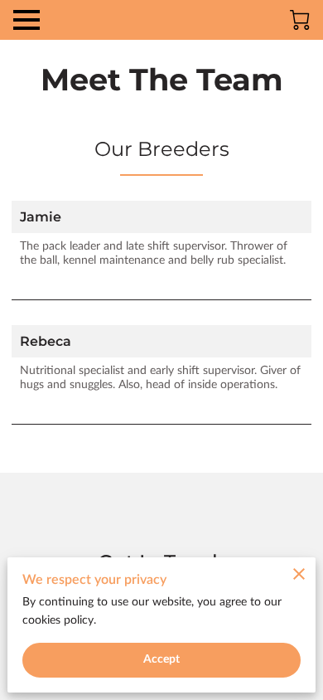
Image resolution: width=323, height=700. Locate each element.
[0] (300, 20)
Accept (162, 659)
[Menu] (26, 20)
